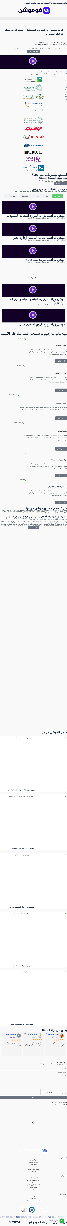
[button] (33, 18)
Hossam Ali (33, 1034)
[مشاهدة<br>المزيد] (33, 269)
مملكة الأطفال (11, 1034)
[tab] (57, 196)
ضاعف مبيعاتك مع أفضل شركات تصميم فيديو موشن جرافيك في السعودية (45, 3)
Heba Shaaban (53, 1034)
